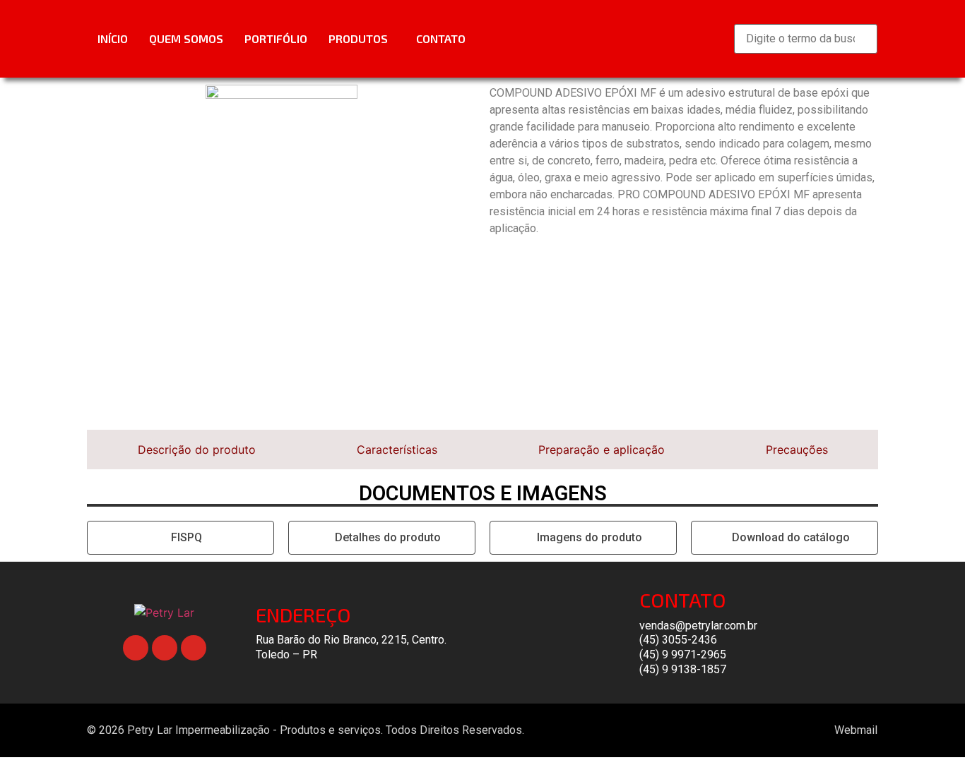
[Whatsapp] (164, 648)
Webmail (855, 730)
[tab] (196, 449)
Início (112, 38)
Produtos (358, 38)
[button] (361, 39)
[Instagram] (193, 648)
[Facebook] (135, 648)
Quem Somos (186, 38)
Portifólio (275, 38)
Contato (441, 38)
